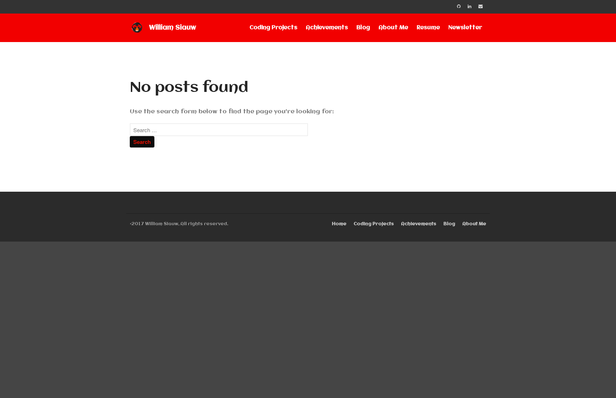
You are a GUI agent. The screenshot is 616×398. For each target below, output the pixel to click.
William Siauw (172, 27)
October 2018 (558, 357)
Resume (428, 28)
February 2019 (558, 314)
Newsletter (465, 28)
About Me (393, 28)
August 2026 (556, 283)
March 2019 (555, 304)
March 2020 (555, 293)
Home (339, 224)
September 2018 (561, 367)
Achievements (327, 28)
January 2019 (556, 325)
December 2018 (560, 335)
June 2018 (552, 388)
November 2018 (560, 346)
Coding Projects (273, 28)
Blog (363, 28)
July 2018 (551, 378)
